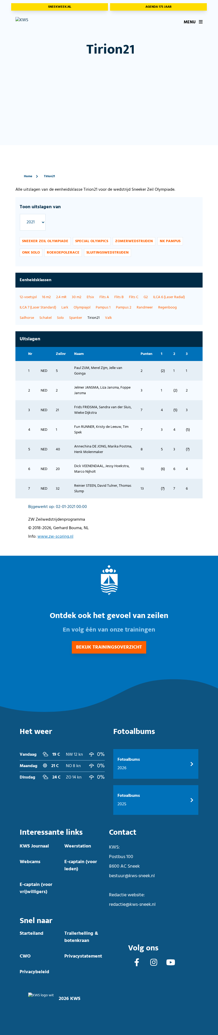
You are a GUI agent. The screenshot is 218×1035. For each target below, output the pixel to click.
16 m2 (46, 297)
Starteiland (31, 933)
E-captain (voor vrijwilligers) (36, 888)
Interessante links (51, 832)
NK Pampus (170, 241)
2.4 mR (61, 297)
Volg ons (143, 948)
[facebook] (136, 963)
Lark (64, 307)
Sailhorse (27, 318)
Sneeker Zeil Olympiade (45, 241)
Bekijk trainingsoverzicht (109, 647)
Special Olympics (91, 241)
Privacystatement (83, 956)
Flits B (119, 297)
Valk (108, 318)
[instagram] (153, 963)
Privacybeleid (34, 972)
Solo (60, 318)
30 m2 (76, 297)
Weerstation (77, 846)
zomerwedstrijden (134, 241)
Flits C (133, 297)
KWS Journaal (34, 846)
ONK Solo (31, 253)
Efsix (90, 297)
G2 (146, 297)
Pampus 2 (123, 307)
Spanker (75, 318)
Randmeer (145, 307)
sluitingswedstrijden (107, 253)
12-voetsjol (28, 297)
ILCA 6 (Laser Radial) (169, 297)
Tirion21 (49, 176)
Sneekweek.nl (59, 7)
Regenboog (167, 307)
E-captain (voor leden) (80, 865)
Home (28, 176)
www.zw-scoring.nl (55, 536)
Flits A (104, 297)
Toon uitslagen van (40, 207)
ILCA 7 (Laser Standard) (38, 307)
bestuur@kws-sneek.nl (132, 876)
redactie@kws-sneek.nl (132, 904)
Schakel (45, 318)
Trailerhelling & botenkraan (81, 937)
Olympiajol (82, 307)
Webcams (30, 862)
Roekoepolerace (63, 253)
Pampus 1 (103, 307)
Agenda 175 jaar (158, 7)
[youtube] (170, 963)
